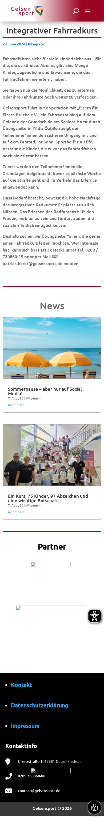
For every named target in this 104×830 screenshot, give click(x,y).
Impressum (25, 725)
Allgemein (33, 398)
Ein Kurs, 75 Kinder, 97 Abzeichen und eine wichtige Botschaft (48, 498)
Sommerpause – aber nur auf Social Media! (45, 391)
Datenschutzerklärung (39, 705)
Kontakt (21, 684)
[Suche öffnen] (76, 11)
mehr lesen (16, 405)
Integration (37, 43)
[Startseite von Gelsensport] (27, 11)
